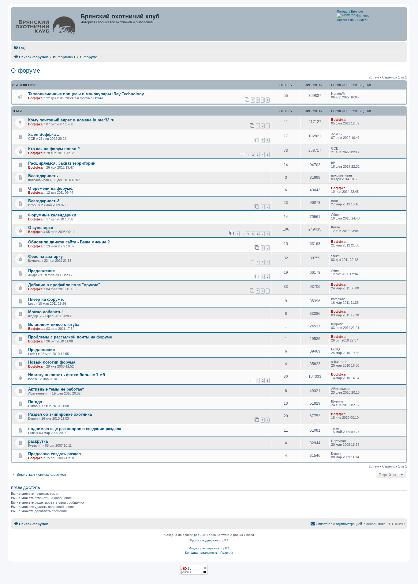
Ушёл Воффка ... (44, 134)
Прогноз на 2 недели (352, 19)
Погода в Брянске (350, 11)
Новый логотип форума (51, 362)
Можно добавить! (45, 312)
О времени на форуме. (50, 188)
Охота (98, 98)
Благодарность (43, 176)
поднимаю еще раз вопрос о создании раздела (74, 428)
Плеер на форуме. (46, 299)
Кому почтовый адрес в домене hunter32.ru (71, 120)
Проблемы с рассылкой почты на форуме (70, 337)
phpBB (199, 534)
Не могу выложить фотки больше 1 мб (66, 374)
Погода (35, 401)
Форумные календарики (52, 215)
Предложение (41, 271)
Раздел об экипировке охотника (60, 414)
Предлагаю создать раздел (54, 454)
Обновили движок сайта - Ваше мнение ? (69, 242)
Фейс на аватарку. (46, 256)
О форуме (25, 70)
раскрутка (38, 441)
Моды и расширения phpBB (209, 548)
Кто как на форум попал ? (54, 149)
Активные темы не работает (56, 389)
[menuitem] (19, 48)
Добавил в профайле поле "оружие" (64, 285)
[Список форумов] (46, 24)
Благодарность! (43, 201)
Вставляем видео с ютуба (53, 324)
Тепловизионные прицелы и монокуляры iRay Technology (86, 94)
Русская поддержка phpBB (209, 540)
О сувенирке (40, 227)
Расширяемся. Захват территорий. (62, 163)
